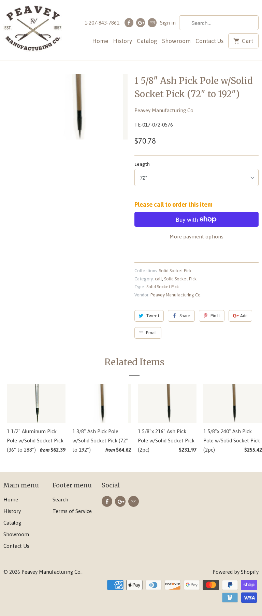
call (158, 278)
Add (244, 315)
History (122, 41)
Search (60, 499)
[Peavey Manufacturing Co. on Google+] (140, 22)
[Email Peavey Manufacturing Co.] (152, 22)
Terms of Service (72, 511)
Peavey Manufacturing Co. (164, 110)
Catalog (147, 41)
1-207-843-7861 (102, 23)
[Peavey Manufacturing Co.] (32, 30)
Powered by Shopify (236, 572)
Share (184, 315)
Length (142, 164)
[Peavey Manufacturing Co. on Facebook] (129, 22)
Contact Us (209, 41)
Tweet (152, 315)
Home (100, 41)
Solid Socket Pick (175, 270)
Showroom (176, 41)
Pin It (215, 315)
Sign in (168, 23)
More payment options (196, 236)
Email (151, 332)
